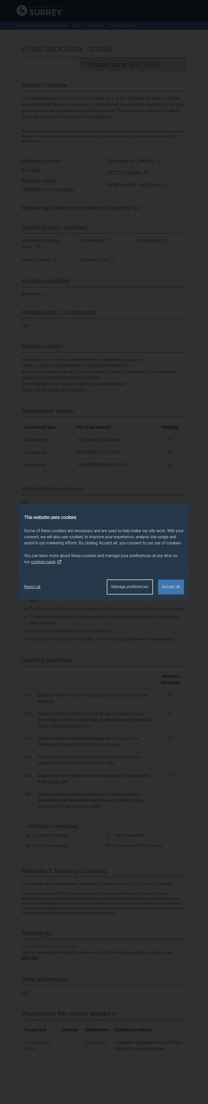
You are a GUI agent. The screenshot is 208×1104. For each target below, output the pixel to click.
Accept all (171, 586)
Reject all (32, 586)
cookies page (43, 561)
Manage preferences (129, 586)
